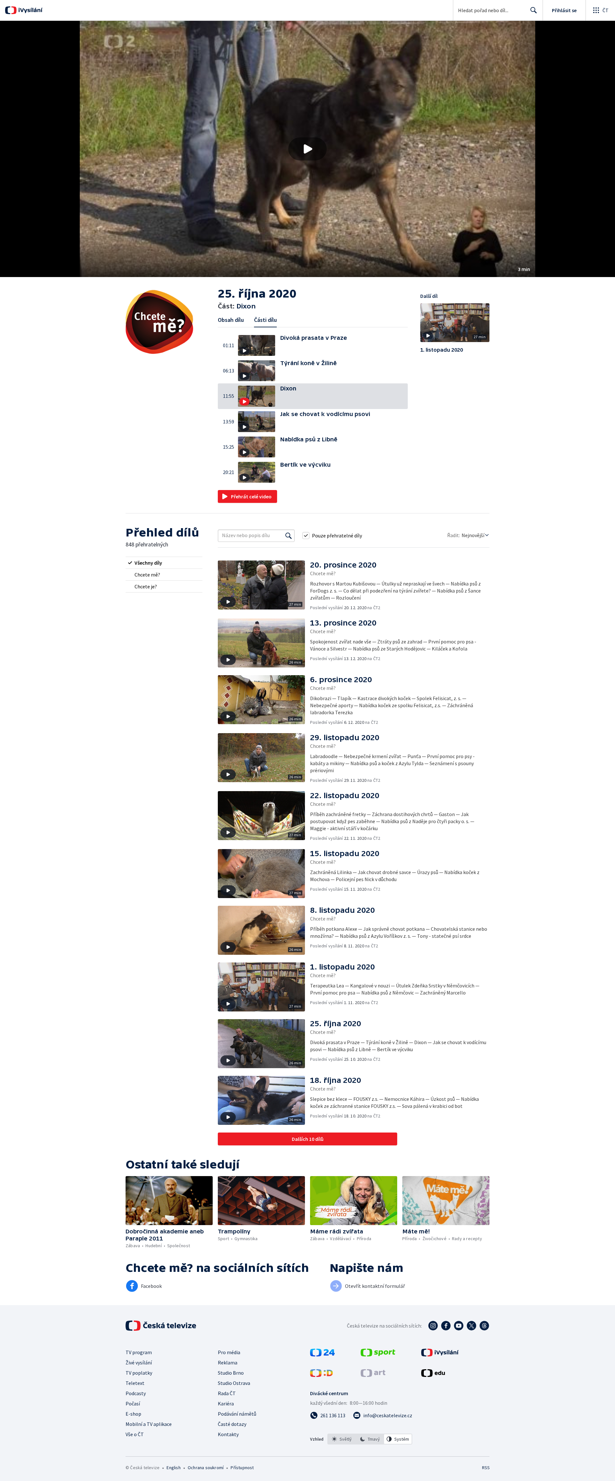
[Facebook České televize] (446, 1326)
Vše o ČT (135, 1434)
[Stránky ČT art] (373, 1375)
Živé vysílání (139, 1362)
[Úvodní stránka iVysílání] (29, 10)
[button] (307, 149)
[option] (342, 1439)
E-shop (133, 1414)
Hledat (534, 10)
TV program (139, 1352)
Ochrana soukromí (206, 1467)
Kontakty (228, 1434)
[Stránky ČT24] (322, 1354)
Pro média (229, 1352)
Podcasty (136, 1393)
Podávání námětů (237, 1414)
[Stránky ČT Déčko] (321, 1375)
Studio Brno (231, 1373)
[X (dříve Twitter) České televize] (471, 1326)
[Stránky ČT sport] (378, 1354)
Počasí (133, 1403)
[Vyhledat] (288, 535)
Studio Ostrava (234, 1383)
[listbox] (369, 1439)
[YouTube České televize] (459, 1326)
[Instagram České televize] (433, 1326)
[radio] (164, 563)
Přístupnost (242, 1467)
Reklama (227, 1362)
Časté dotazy (232, 1424)
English (173, 1467)
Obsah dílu (231, 319)
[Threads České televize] (484, 1326)
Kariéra (226, 1403)
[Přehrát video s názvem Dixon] (307, 148)
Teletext (135, 1383)
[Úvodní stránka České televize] (161, 1326)
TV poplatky (139, 1373)
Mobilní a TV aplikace (149, 1424)
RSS (486, 1467)
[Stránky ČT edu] (433, 1375)
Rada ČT (227, 1393)
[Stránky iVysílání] (440, 1354)
